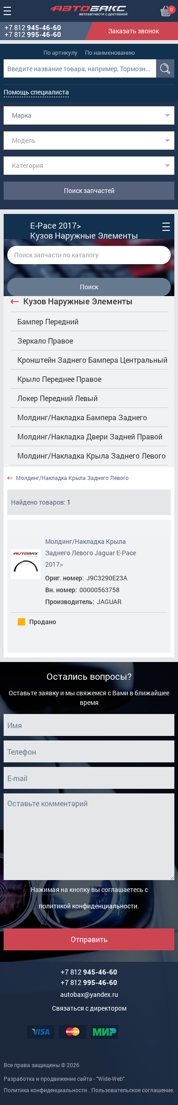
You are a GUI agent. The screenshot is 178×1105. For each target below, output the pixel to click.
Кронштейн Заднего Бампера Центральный (92, 360)
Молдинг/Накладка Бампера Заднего (82, 417)
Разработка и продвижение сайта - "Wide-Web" (64, 1078)
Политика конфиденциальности (45, 1090)
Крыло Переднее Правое (59, 379)
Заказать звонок (133, 30)
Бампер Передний (48, 321)
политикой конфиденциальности (88, 906)
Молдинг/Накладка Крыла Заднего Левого (91, 455)
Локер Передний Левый (57, 398)
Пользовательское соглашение (132, 1090)
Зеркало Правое (45, 340)
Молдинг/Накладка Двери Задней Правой (89, 436)
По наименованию (110, 52)
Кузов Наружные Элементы (78, 301)
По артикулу (60, 52)
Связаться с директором (89, 1008)
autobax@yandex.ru (89, 994)
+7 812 (33, 27)
